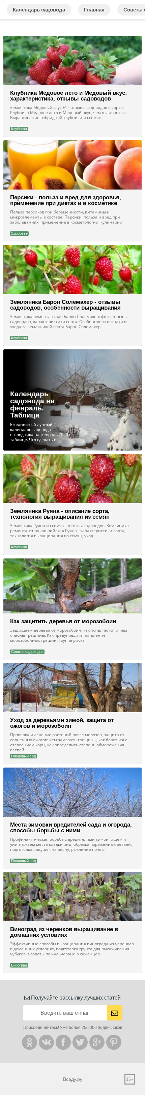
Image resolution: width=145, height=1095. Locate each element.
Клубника (19, 129)
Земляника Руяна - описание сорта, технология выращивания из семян (60, 514)
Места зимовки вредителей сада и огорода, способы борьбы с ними (71, 827)
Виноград (19, 965)
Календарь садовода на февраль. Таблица (32, 404)
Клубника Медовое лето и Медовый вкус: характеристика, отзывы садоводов (68, 96)
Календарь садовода (39, 9)
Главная (94, 9)
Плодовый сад (23, 756)
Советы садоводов (27, 652)
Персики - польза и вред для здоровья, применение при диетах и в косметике (65, 200)
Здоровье (19, 233)
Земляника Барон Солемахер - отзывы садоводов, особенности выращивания (65, 305)
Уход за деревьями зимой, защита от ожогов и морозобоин (62, 723)
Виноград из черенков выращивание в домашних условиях (64, 932)
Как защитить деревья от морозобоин (63, 621)
